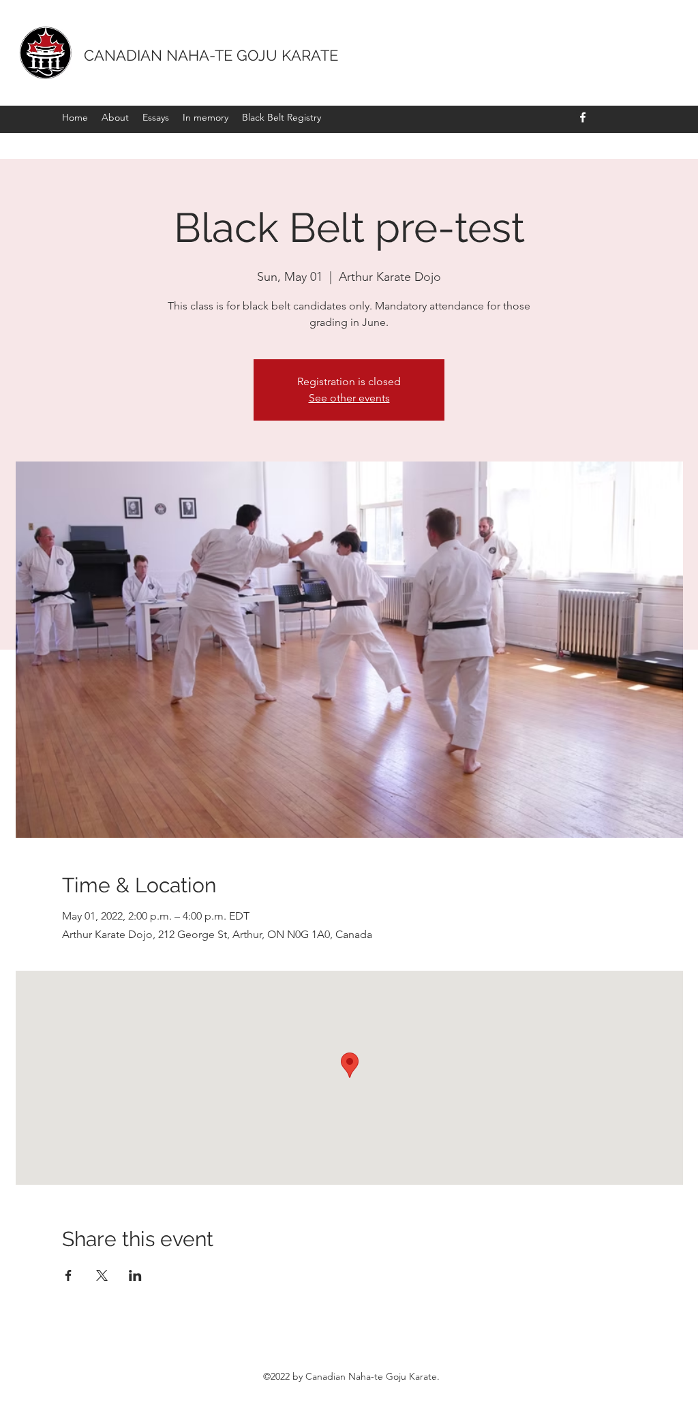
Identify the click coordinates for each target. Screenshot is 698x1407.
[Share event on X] (101, 1275)
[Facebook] (583, 117)
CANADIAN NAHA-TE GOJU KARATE (211, 55)
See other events (349, 397)
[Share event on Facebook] (68, 1275)
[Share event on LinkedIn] (135, 1275)
